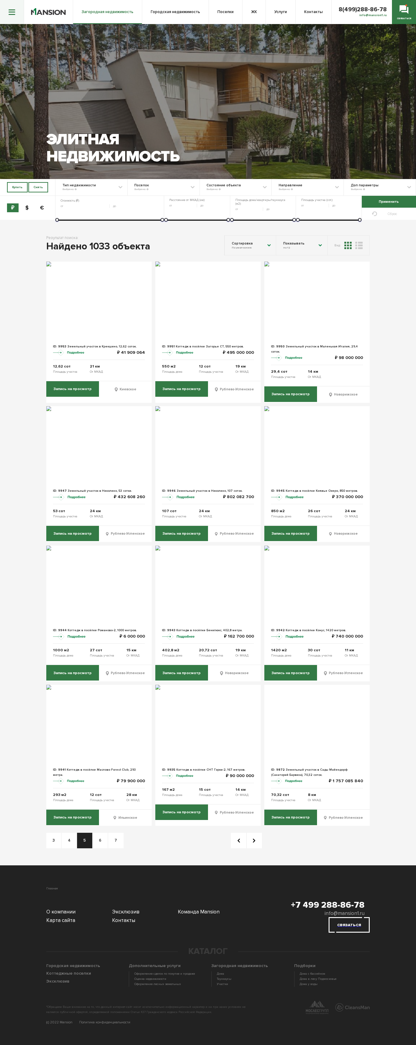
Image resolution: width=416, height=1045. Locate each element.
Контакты (313, 11)
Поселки (225, 11)
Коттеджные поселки (68, 973)
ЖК (254, 11)
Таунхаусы (224, 979)
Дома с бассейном (312, 974)
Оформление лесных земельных (157, 984)
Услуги (280, 11)
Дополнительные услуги (155, 965)
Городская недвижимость (175, 11)
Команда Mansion (199, 912)
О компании (61, 912)
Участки (222, 984)
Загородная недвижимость (107, 11)
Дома (220, 974)
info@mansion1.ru (345, 913)
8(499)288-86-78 (363, 9)
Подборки (305, 965)
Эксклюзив (125, 912)
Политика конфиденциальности (104, 1022)
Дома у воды (309, 984)
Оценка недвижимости (150, 979)
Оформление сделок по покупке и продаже (164, 974)
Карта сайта (60, 920)
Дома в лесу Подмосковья (318, 979)
